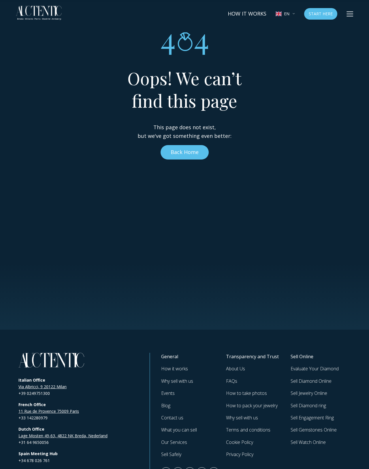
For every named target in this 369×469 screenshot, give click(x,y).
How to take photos (246, 393)
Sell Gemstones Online (314, 430)
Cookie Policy (239, 442)
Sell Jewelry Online (309, 393)
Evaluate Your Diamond (315, 368)
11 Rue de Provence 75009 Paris (48, 411)
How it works (247, 13)
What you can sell (179, 430)
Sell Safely (171, 454)
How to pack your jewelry (252, 405)
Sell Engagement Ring (312, 417)
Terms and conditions (248, 430)
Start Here (321, 13)
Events (168, 393)
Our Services (174, 442)
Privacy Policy (239, 454)
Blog (165, 405)
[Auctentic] (51, 360)
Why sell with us (177, 381)
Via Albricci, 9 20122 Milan (42, 386)
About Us (235, 368)
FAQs (231, 381)
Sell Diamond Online (311, 381)
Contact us (172, 417)
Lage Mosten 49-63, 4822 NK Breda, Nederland (63, 435)
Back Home (185, 152)
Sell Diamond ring (308, 405)
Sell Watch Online (308, 442)
